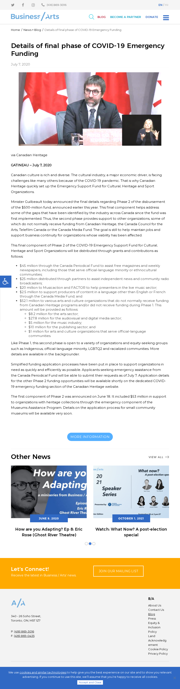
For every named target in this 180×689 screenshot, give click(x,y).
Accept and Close (90, 682)
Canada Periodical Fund (37, 375)
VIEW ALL (156, 457)
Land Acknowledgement (157, 640)
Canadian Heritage (31, 155)
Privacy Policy (158, 653)
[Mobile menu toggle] (166, 17)
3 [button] (94, 543)
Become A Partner (125, 17)
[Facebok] (23, 5)
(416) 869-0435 (24, 636)
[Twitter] (12, 5)
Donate (152, 17)
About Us (154, 605)
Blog (101, 17)
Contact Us (156, 609)
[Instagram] (33, 5)
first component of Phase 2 (41, 396)
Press (152, 618)
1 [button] (86, 543)
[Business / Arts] (35, 16)
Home (15, 30)
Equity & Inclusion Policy (154, 627)
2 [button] (90, 543)
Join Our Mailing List (118, 571)
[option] (49, 502)
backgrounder (67, 354)
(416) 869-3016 (24, 631)
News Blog (32, 30)
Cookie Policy (158, 649)
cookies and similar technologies (43, 672)
